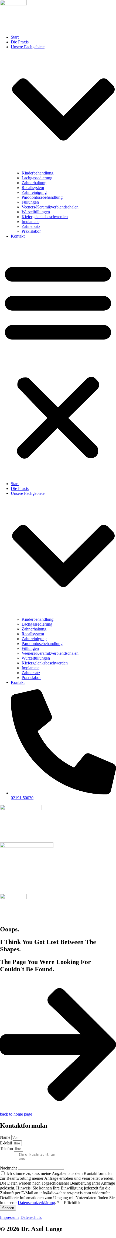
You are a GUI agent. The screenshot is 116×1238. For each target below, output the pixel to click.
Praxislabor (31, 231)
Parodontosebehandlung (42, 197)
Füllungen (30, 202)
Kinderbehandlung (37, 173)
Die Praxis (20, 42)
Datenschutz (31, 1217)
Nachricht (9, 1168)
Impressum (9, 1217)
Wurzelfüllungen (36, 212)
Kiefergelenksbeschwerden (45, 216)
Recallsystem (33, 187)
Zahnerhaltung (34, 182)
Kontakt (18, 236)
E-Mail (6, 1143)
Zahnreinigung (34, 192)
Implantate (30, 221)
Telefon (7, 1148)
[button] (58, 360)
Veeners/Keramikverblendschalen (50, 207)
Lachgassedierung (37, 178)
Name (5, 1137)
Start (15, 37)
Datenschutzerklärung (36, 1202)
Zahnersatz (31, 226)
